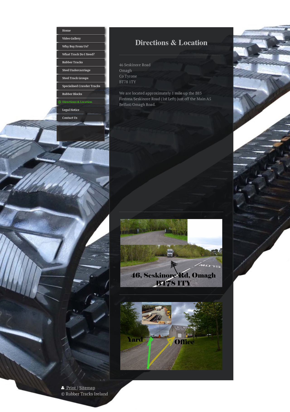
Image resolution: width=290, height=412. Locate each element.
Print (71, 387)
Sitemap (87, 387)
